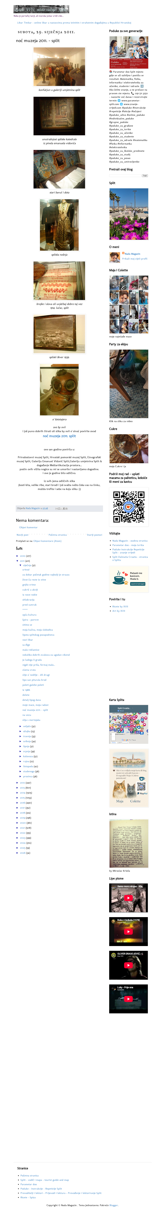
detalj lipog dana (31, 699)
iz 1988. (26, 689)
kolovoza (28, 756)
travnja (27, 736)
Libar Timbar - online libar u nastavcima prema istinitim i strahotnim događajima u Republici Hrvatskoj (74, 22)
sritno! (25, 569)
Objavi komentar (28, 527)
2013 (23, 787)
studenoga (29, 771)
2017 (23, 807)
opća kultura (29, 614)
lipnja (26, 746)
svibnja (27, 741)
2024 (23, 842)
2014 (23, 792)
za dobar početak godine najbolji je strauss (45, 574)
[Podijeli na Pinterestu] (66, 508)
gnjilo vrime (29, 584)
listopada (28, 766)
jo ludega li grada (32, 659)
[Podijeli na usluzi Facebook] (64, 508)
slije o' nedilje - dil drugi (36, 674)
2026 (23, 852)
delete (25, 694)
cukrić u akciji (30, 589)
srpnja (27, 751)
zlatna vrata (29, 669)
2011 (22, 560)
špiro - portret (30, 619)
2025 (23, 847)
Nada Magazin (132, 253)
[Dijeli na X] (61, 508)
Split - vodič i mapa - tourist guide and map (44, 1179)
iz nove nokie (29, 594)
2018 (23, 812)
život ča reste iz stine (34, 579)
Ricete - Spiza (28, 1197)
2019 (23, 817)
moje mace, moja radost (35, 704)
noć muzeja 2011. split (59, 436)
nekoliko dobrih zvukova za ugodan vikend (46, 654)
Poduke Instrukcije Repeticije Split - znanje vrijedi (128, 551)
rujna (26, 761)
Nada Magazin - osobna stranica (129, 540)
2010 (23, 555)
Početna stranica (58, 534)
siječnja (27, 565)
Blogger (113, 1205)
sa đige (26, 644)
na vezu (26, 714)
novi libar (27, 639)
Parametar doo (28, 1184)
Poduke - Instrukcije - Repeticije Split (41, 1188)
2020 (23, 822)
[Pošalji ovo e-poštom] (56, 508)
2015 (23, 797)
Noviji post (22, 534)
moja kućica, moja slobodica (37, 629)
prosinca (28, 776)
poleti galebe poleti (33, 684)
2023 (23, 837)
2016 (23, 802)
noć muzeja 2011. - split (35, 709)
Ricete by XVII (120, 606)
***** (25, 609)
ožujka (27, 731)
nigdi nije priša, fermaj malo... (38, 664)
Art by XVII (118, 610)
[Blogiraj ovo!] (59, 508)
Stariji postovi (94, 534)
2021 (23, 827)
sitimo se (27, 624)
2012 (23, 782)
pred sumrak (29, 604)
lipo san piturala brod (34, 679)
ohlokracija (28, 599)
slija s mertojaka (31, 719)
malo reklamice (30, 649)
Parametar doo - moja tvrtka (128, 545)
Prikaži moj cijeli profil (134, 258)
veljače (27, 726)
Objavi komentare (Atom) (47, 540)
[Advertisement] (128, 655)
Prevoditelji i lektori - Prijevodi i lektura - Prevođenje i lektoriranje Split (60, 1193)
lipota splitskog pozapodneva (38, 634)
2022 (23, 832)
